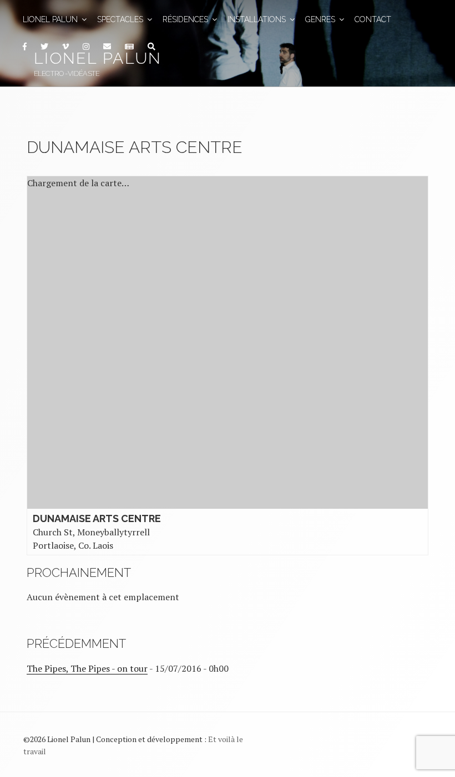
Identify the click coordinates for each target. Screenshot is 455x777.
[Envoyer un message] (107, 46)
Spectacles (120, 19)
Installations (257, 19)
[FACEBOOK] (24, 46)
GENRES (320, 19)
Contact (373, 19)
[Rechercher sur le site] (151, 46)
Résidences (185, 19)
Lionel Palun (97, 58)
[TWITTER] (44, 46)
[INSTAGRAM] (86, 46)
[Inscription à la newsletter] (129, 46)
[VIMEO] (65, 46)
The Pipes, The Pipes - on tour (87, 668)
